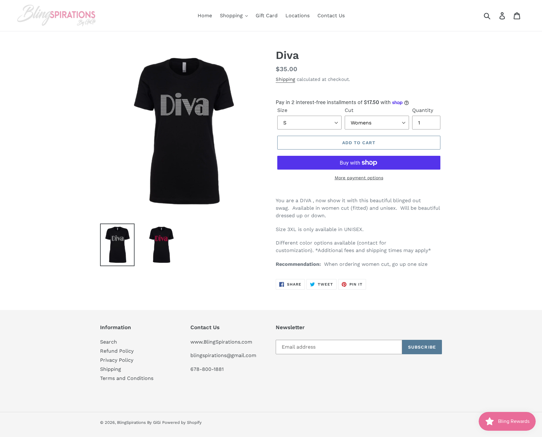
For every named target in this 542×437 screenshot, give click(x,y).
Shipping (285, 79)
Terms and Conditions (126, 378)
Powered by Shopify (182, 422)
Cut (349, 110)
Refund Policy (117, 351)
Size (282, 110)
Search (108, 342)
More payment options (359, 177)
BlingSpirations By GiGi (139, 422)
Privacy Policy (116, 360)
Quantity (422, 110)
